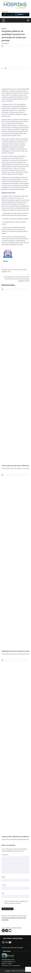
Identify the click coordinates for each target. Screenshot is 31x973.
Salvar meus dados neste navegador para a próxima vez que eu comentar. (16, 902)
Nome (4, 877)
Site (3, 893)
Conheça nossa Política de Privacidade (12, 947)
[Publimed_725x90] (15, 16)
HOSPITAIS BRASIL (20, 971)
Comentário (5, 855)
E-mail (4, 885)
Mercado (4, 28)
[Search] (28, 20)
